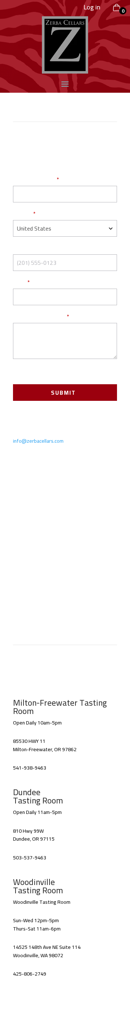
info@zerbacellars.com (38, 441)
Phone (20, 248)
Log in (92, 7)
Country (22, 214)
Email (19, 283)
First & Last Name (34, 180)
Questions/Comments (39, 317)
